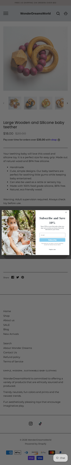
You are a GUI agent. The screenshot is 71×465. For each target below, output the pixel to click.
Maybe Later (52, 249)
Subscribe (52, 240)
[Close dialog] (67, 212)
